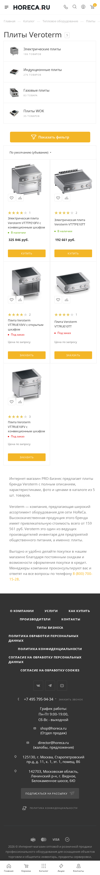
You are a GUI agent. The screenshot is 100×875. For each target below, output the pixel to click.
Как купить (79, 611)
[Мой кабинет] (83, 7)
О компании (22, 611)
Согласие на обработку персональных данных (45, 659)
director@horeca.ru (53, 742)
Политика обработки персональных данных (44, 638)
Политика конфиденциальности (50, 649)
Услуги (51, 611)
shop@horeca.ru (53, 728)
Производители (35, 619)
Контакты (70, 619)
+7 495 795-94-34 (38, 699)
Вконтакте (38, 686)
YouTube (62, 686)
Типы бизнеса (50, 627)
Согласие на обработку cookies (50, 670)
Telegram (50, 686)
